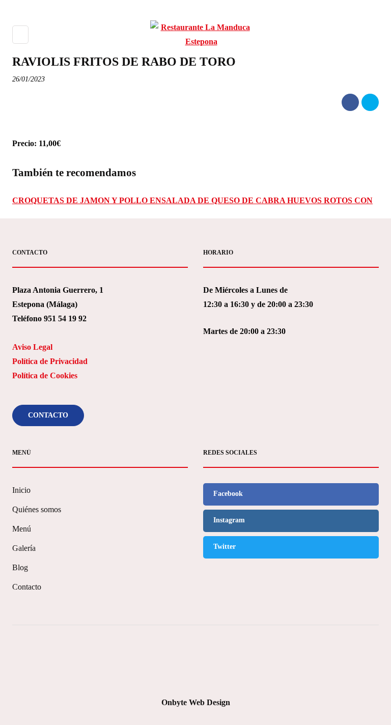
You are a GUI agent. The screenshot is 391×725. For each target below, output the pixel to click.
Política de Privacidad (50, 361)
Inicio (21, 490)
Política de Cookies (44, 375)
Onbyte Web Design (195, 702)
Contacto (48, 415)
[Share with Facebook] (350, 102)
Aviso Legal (32, 347)
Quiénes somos (36, 509)
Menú (21, 528)
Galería (24, 548)
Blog (20, 567)
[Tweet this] (370, 102)
